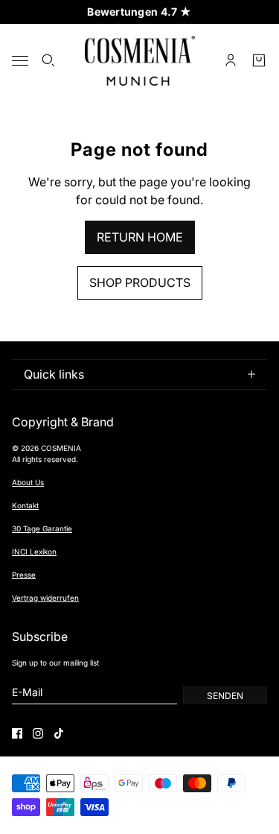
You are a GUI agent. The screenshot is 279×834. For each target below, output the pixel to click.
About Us (28, 482)
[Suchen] (48, 60)
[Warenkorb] (259, 60)
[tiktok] (59, 733)
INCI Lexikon (34, 551)
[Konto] (230, 60)
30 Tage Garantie (42, 528)
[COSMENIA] (140, 61)
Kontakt (25, 505)
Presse (24, 574)
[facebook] (17, 733)
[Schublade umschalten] (20, 61)
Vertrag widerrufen (45, 597)
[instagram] (38, 733)
